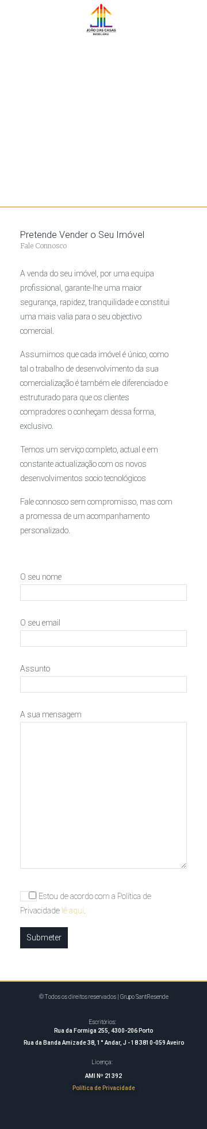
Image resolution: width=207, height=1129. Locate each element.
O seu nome (41, 576)
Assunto (35, 668)
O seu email (40, 622)
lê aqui (73, 910)
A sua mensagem (51, 714)
